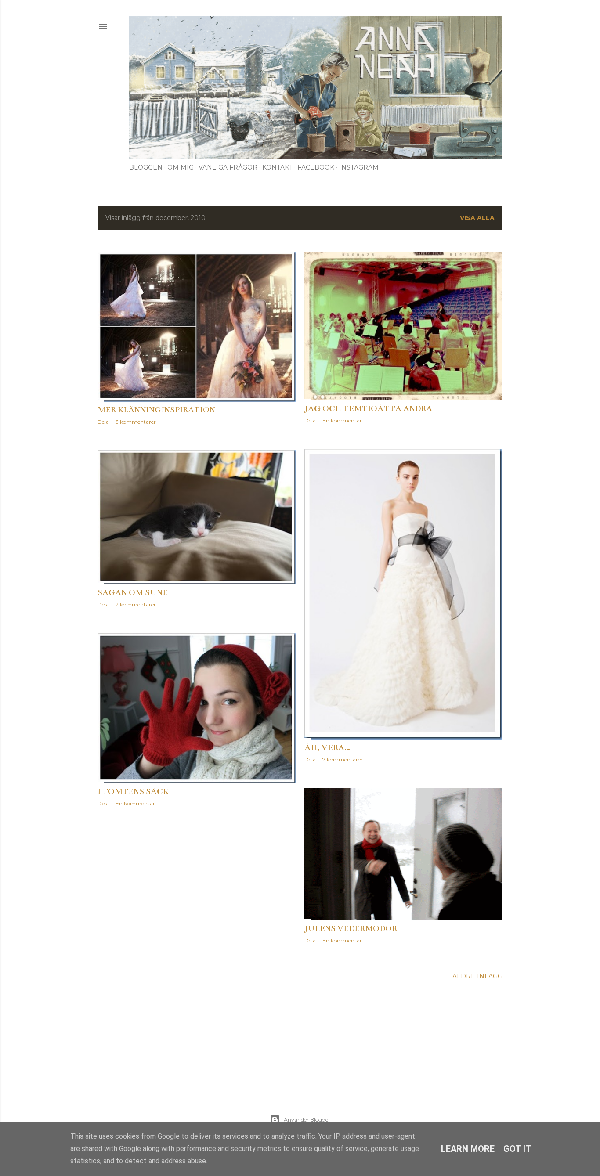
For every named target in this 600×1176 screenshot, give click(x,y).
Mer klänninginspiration (156, 410)
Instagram (359, 167)
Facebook (315, 167)
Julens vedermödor (350, 928)
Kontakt (277, 167)
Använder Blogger (307, 1119)
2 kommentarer (136, 604)
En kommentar (342, 420)
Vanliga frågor (228, 167)
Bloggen (146, 167)
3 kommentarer (136, 421)
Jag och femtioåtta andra (368, 408)
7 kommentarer (342, 759)
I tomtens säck (133, 791)
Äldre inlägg (477, 976)
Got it (517, 1149)
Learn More (468, 1149)
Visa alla (477, 218)
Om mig (180, 167)
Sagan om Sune (133, 592)
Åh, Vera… (327, 747)
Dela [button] (103, 421)
